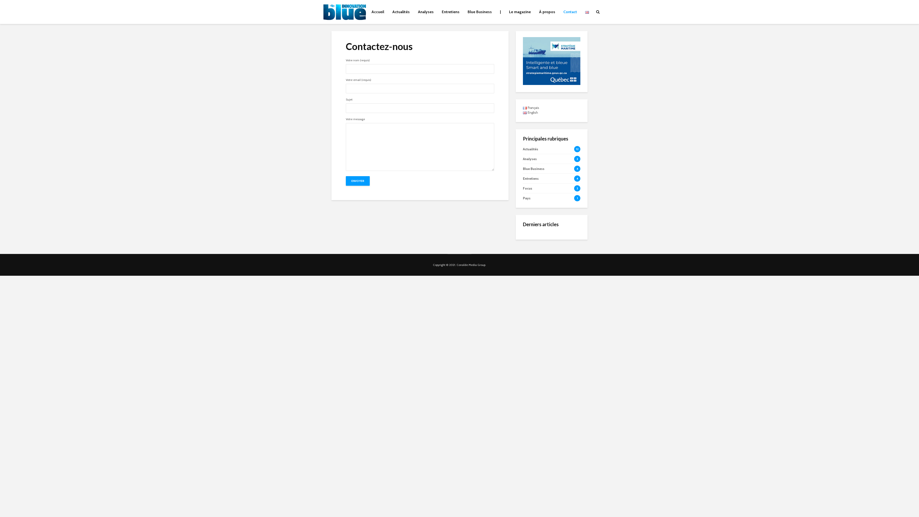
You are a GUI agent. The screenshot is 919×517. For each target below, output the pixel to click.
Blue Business (480, 12)
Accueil (377, 12)
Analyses (426, 12)
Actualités (401, 12)
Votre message (355, 119)
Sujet (349, 99)
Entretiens (451, 12)
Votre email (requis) (358, 80)
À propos (547, 12)
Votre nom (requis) (358, 60)
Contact (570, 12)
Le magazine (520, 12)
